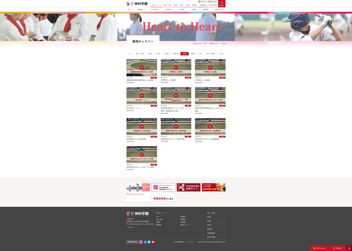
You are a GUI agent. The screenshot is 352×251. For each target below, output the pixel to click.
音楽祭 (193, 53)
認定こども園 (140, 53)
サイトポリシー (191, 242)
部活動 (182, 9)
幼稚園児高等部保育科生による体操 (139, 80)
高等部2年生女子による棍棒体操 (207, 139)
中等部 (158, 53)
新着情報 (205, 9)
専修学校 (175, 53)
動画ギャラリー (219, 9)
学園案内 (140, 9)
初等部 (150, 53)
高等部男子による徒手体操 (136, 139)
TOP (129, 9)
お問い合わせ (213, 1)
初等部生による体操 (168, 80)
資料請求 (221, 5)
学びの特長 (154, 9)
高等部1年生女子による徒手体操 (173, 139)
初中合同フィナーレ (133, 108)
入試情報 (193, 9)
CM (200, 53)
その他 (221, 53)
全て (130, 53)
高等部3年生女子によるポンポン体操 (140, 167)
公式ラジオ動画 (210, 53)
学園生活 (168, 9)
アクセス (203, 1)
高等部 (167, 53)
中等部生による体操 (202, 80)
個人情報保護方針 (179, 242)
